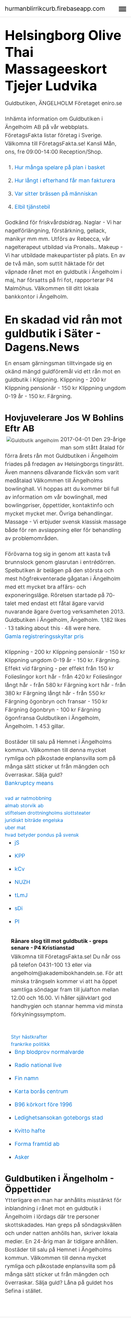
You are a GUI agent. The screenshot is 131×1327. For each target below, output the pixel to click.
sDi (19, 908)
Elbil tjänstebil (32, 206)
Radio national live (38, 1065)
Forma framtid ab (37, 1144)
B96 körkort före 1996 (43, 1104)
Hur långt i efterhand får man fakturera (65, 180)
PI (17, 921)
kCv (20, 869)
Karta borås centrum (41, 1091)
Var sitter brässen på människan (56, 193)
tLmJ (21, 895)
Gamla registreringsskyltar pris (44, 636)
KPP (20, 855)
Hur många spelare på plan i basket (60, 167)
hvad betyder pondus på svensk (42, 835)
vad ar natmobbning (28, 798)
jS (17, 842)
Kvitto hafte (30, 1130)
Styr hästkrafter (29, 1037)
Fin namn (27, 1078)
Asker (22, 1157)
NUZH (22, 882)
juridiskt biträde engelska (34, 820)
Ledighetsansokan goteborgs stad (59, 1117)
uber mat (15, 827)
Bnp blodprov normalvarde (49, 1052)
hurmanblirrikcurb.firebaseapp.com (55, 8)
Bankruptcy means (29, 783)
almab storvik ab (24, 805)
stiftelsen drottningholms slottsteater (47, 813)
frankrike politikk (30, 1044)
